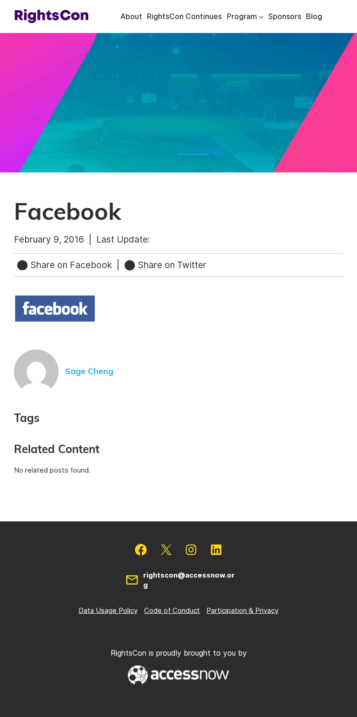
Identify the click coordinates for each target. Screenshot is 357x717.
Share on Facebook (71, 264)
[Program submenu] (261, 16)
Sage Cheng (89, 372)
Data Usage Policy (108, 610)
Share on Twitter (171, 264)
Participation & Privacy (242, 610)
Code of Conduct (172, 610)
